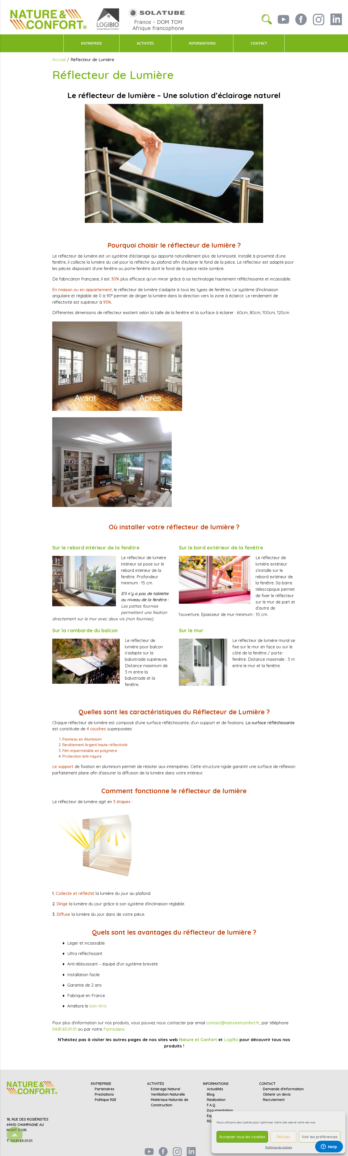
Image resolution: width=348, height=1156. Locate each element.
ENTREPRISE (91, 43)
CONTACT (259, 43)
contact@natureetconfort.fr (232, 1022)
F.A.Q (211, 1105)
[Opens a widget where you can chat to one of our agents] (329, 1147)
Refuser (283, 1136)
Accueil (59, 59)
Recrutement (274, 1099)
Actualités (215, 1089)
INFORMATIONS (202, 43)
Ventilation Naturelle (168, 1094)
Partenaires (104, 1089)
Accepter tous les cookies (242, 1136)
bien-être (97, 1006)
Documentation (220, 1110)
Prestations (104, 1094)
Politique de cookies (278, 1147)
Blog (211, 1094)
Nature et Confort (198, 1039)
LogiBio (231, 1039)
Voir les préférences (320, 1136)
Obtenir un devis (277, 1094)
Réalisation (216, 1099)
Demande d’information (283, 1089)
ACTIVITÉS (145, 43)
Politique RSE (105, 1099)
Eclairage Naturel (165, 1089)
